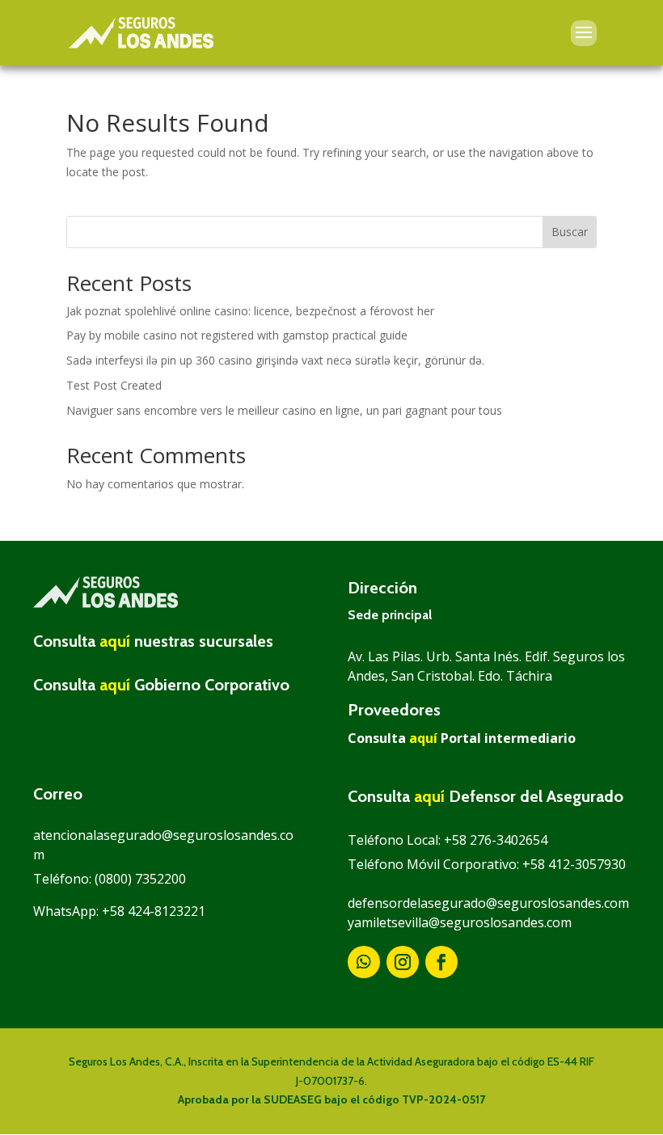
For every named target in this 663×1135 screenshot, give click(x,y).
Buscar (569, 231)
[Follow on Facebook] (441, 962)
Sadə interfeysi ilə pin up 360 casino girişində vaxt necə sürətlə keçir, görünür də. (275, 360)
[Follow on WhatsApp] (364, 962)
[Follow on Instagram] (402, 962)
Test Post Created (114, 385)
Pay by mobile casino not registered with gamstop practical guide (237, 335)
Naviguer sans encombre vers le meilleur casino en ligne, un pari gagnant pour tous (284, 410)
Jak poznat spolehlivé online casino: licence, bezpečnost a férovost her (250, 311)
